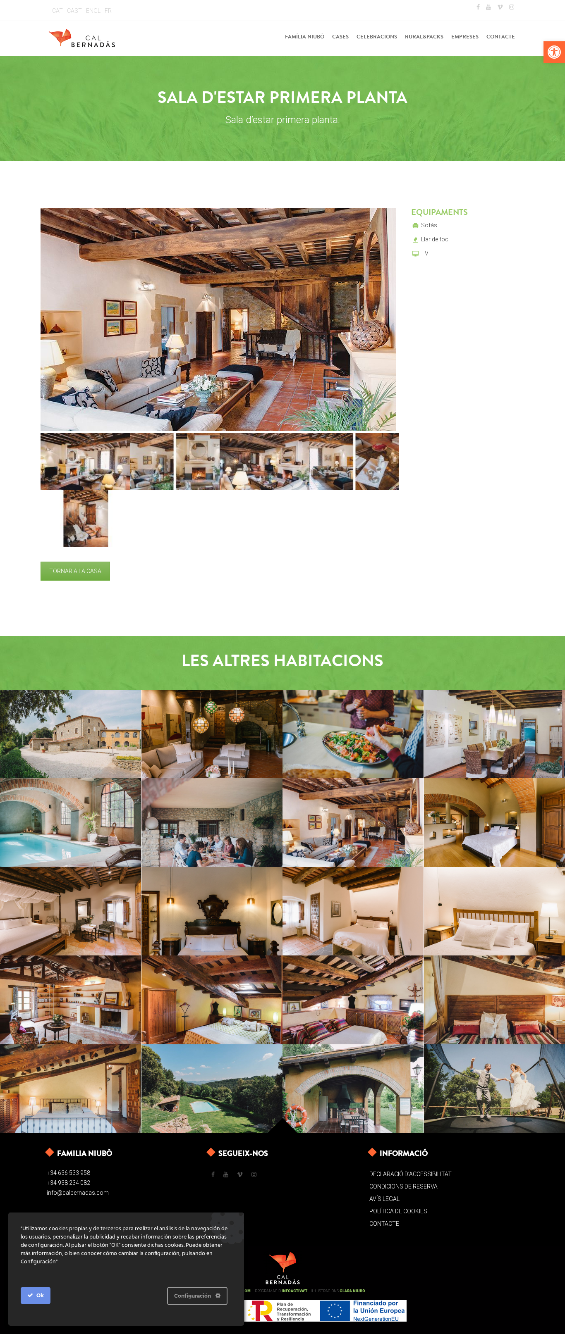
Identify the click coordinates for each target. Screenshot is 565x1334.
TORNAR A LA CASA (75, 571)
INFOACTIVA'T (294, 1291)
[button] (554, 52)
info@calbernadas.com (78, 1192)
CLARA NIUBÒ (352, 1291)
